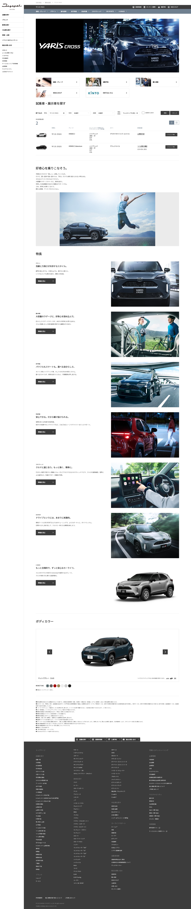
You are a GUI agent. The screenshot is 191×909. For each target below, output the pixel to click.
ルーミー (76, 785)
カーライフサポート (118, 823)
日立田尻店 (39, 765)
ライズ (75, 868)
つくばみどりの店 (40, 828)
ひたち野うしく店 (40, 813)
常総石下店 (39, 866)
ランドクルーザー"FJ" (79, 856)
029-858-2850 (142, 149)
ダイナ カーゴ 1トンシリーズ (119, 761)
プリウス (76, 815)
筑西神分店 (39, 857)
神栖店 (37, 851)
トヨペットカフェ (78, 752)
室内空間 (63, 11)
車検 (112, 830)
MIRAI (75, 812)
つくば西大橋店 (142, 146)
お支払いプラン (115, 847)
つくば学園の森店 (40, 833)
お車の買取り (115, 815)
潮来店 (37, 848)
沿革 (150, 768)
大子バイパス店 (40, 771)
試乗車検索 (138, 7)
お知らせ (4, 50)
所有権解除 (5, 58)
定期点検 (113, 833)
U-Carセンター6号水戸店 (42, 795)
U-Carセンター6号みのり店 (43, 801)
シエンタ (76, 797)
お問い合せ (114, 886)
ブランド (39, 874)
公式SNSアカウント (7, 71)
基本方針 (151, 798)
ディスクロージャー (116, 865)
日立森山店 (39, 768)
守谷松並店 (39, 839)
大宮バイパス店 (40, 774)
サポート (76, 750)
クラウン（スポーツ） (80, 824)
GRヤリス (114, 750)
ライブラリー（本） (79, 770)
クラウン (76, 818)
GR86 (113, 752)
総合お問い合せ (117, 870)
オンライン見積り (151, 7)
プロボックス (115, 776)
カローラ (76, 836)
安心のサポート (115, 812)
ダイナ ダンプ (115, 767)
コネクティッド (96, 11)
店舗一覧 (38, 759)
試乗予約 (113, 874)
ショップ (38, 878)
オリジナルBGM (78, 767)
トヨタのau (5, 55)
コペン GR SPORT (79, 883)
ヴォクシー (77, 809)
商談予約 (163, 7)
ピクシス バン (115, 788)
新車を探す (78, 779)
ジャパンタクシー (116, 779)
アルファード (77, 794)
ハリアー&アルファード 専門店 (119, 818)
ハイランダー (77, 859)
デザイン (53, 11)
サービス (38, 881)
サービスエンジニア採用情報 (10, 63)
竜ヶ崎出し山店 (40, 822)
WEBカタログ (174, 7)
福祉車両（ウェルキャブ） (118, 791)
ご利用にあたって (154, 789)
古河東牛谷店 (39, 860)
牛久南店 (38, 816)
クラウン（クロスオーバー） (81, 821)
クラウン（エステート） (80, 827)
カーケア (113, 835)
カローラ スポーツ (78, 788)
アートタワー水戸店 (41, 783)
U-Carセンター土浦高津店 (43, 845)
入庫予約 (113, 883)
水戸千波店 (39, 786)
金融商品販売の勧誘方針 (155, 777)
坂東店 (37, 869)
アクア (75, 782)
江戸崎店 (38, 825)
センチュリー (77, 833)
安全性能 (84, 11)
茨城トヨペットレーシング (158, 750)
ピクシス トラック (116, 785)
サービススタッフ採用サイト (157, 831)
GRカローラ (114, 755)
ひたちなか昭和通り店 (42, 780)
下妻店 (37, 863)
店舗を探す (40, 756)
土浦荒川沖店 (39, 810)
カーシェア (114, 827)
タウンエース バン (116, 758)
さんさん (154, 819)
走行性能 (74, 11)
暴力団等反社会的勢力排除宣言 (157, 780)
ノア (75, 800)
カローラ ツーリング (79, 838)
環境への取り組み (154, 813)
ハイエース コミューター (118, 770)
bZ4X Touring (77, 877)
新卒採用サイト (153, 828)
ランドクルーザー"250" (80, 853)
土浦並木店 (140, 134)
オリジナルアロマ (78, 764)
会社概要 (151, 762)
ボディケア (114, 838)
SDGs (150, 807)
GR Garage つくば (41, 842)
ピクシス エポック (116, 782)
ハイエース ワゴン (79, 803)
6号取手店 (38, 819)
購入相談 (113, 877)
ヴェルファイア (78, 806)
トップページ (40, 750)
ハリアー (76, 844)
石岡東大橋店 (39, 804)
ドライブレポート (78, 761)
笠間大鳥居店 (39, 789)
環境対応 (151, 801)
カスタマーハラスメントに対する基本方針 (160, 783)
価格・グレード (41, 11)
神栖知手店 (39, 854)
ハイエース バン (115, 773)
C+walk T (113, 797)
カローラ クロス (78, 841)
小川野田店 (39, 792)
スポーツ (76, 755)
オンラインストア (78, 758)
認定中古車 (114, 806)
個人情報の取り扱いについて (157, 786)
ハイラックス (77, 862)
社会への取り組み (154, 810)
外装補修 (113, 841)
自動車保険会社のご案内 (118, 859)
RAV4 (75, 865)
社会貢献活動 (152, 804)
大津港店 (38, 762)
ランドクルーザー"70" (80, 850)
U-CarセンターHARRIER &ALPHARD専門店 (47, 798)
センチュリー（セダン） (80, 830)
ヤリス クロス (40, 7)
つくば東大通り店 (40, 831)
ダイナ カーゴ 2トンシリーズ (119, 764)
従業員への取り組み (154, 816)
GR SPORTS (110, 11)
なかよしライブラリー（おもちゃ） (83, 773)
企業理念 (151, 765)
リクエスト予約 (170, 134)
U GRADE (122, 11)
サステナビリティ (7, 69)
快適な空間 (114, 809)
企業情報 (4, 66)
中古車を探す (116, 802)
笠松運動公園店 (40, 777)
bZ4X (75, 874)
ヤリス (76, 791)
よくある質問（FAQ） (8, 52)
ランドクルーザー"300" (80, 847)
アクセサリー (114, 844)
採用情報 (4, 60)
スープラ (76, 880)
